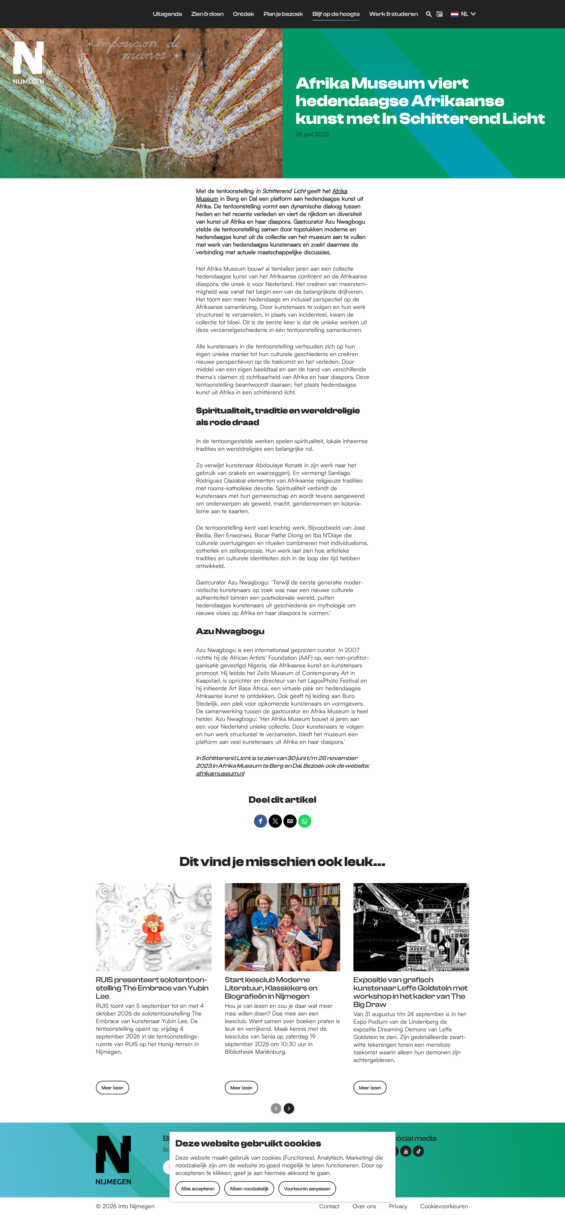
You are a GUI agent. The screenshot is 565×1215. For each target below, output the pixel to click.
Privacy (398, 1206)
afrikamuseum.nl (220, 773)
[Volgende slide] (289, 1108)
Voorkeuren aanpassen (307, 1188)
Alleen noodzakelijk (249, 1188)
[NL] (454, 14)
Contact (329, 1206)
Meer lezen (113, 1089)
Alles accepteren (198, 1188)
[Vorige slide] (276, 1108)
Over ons (364, 1206)
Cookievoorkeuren (444, 1206)
